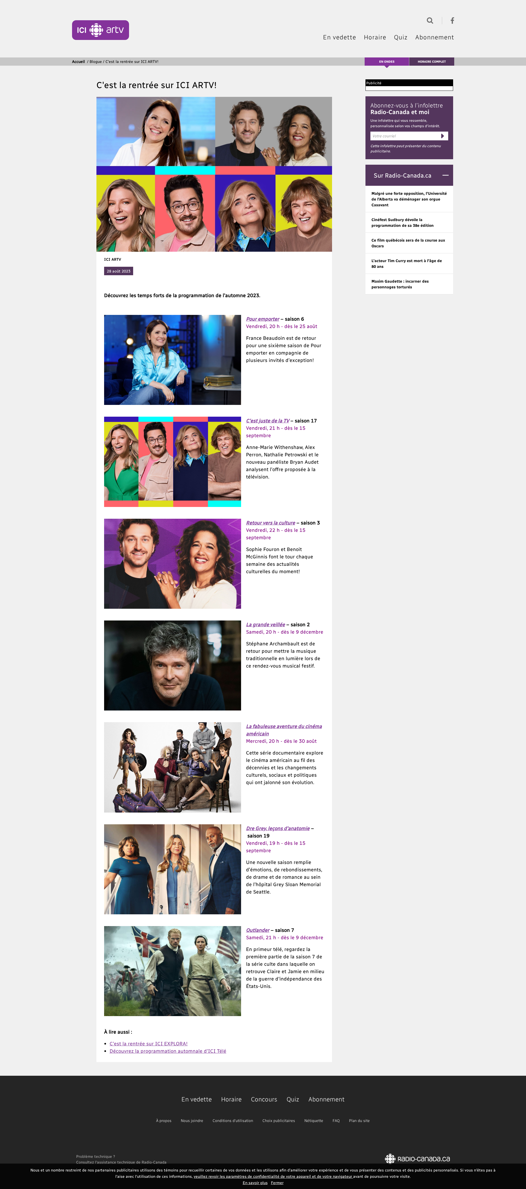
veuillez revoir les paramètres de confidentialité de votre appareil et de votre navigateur (273, 1176)
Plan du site (359, 1120)
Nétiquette (313, 1120)
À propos (163, 1120)
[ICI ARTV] (100, 30)
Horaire (375, 37)
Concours (264, 1099)
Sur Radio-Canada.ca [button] (402, 175)
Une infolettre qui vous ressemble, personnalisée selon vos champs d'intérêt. (405, 123)
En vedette (339, 37)
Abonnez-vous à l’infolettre (406, 108)
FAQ (336, 1120)
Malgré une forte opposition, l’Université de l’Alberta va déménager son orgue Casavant (409, 199)
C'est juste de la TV (267, 420)
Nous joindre (192, 1120)
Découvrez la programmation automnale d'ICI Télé (168, 1051)
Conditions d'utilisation (233, 1120)
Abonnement (434, 37)
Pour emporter (262, 318)
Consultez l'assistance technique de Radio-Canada (121, 1162)
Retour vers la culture (270, 522)
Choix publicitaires (278, 1120)
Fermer (277, 1182)
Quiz (401, 37)
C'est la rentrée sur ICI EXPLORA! (149, 1043)
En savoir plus (255, 1182)
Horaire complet (432, 61)
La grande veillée (265, 624)
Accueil (78, 61)
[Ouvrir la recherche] (429, 19)
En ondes (387, 61)
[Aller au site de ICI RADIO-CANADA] (417, 1158)
